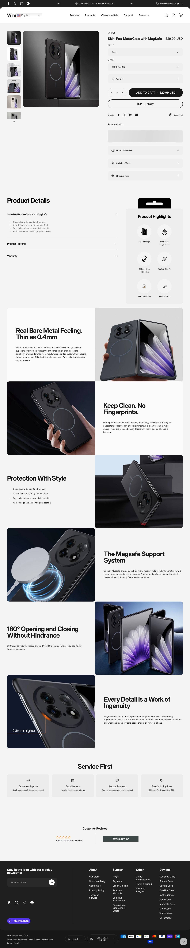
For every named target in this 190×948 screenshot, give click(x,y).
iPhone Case (166, 881)
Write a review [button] (121, 838)
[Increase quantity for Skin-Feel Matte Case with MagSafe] (122, 92)
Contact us (95, 885)
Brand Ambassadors (143, 878)
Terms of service (35, 939)
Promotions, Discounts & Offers (119, 908)
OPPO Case (165, 917)
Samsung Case (167, 876)
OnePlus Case (166, 890)
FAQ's (116, 876)
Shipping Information (119, 899)
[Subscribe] (52, 882)
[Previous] (58, 3)
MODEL (111, 60)
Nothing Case (166, 895)
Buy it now (145, 104)
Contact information (13, 943)
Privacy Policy (96, 890)
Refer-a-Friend (144, 884)
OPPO (111, 32)
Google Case (166, 885)
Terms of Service (94, 896)
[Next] (131, 3)
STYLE (111, 45)
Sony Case (165, 899)
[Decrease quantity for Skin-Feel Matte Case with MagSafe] (111, 92)
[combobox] (169, 3)
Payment (117, 881)
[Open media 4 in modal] (61, 69)
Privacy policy (22, 939)
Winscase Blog (97, 881)
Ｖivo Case (165, 908)
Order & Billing (120, 885)
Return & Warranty (117, 892)
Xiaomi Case (165, 913)
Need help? (178, 115)
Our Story (94, 876)
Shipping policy (47, 939)
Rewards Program (140, 890)
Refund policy (11, 939)
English (25, 15)
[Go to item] (14, 38)
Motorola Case (167, 904)
